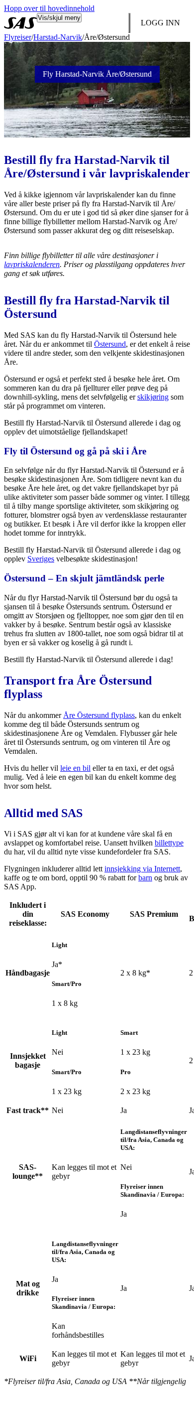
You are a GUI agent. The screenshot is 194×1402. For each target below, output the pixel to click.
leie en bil (75, 768)
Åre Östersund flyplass (99, 715)
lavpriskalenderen (32, 264)
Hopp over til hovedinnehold (49, 8)
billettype (169, 843)
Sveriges (40, 559)
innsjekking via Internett (142, 868)
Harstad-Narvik (57, 37)
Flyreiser (17, 37)
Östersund (110, 344)
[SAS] (20, 23)
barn (145, 877)
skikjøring (153, 397)
